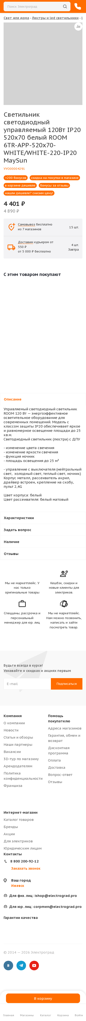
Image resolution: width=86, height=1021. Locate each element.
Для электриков (18, 841)
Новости (11, 730)
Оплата (54, 760)
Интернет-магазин (21, 812)
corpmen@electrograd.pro (45, 906)
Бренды (11, 826)
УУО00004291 (14, 169)
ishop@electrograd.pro (43, 895)
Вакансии (12, 751)
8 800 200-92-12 (24, 861)
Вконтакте (8, 965)
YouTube (34, 965)
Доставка (56, 767)
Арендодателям (18, 766)
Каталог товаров (19, 819)
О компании (14, 723)
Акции (9, 834)
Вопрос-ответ (60, 774)
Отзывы (55, 781)
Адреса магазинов (64, 728)
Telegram (21, 965)
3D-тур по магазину (21, 759)
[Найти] (64, 6)
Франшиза (13, 785)
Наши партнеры (18, 744)
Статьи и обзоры (18, 737)
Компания (13, 716)
